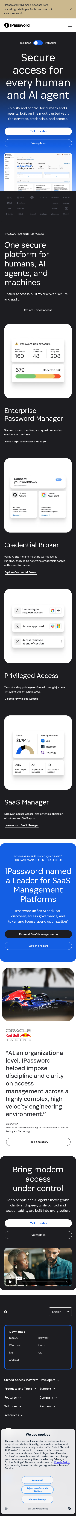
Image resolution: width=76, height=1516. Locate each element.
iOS (11, 1352)
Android (14, 1360)
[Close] (71, 9)
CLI (40, 1352)
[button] (60, 1311)
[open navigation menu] (70, 25)
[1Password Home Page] (17, 25)
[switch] (38, 42)
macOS (13, 1338)
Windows (15, 1345)
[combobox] (60, 1311)
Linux (41, 1345)
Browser (43, 1338)
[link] (38, 131)
